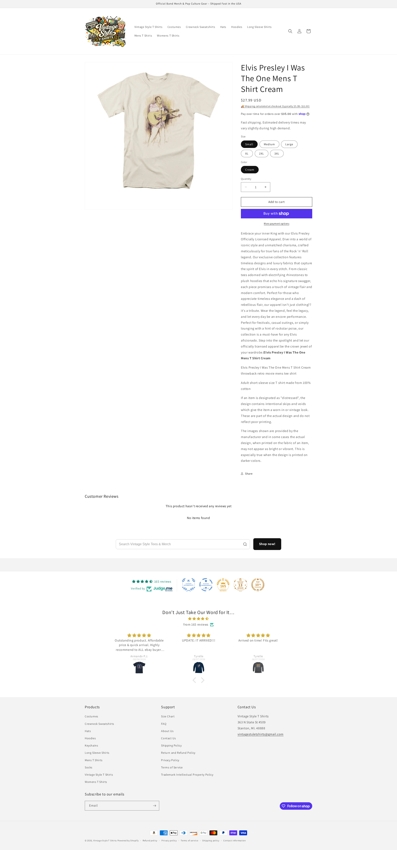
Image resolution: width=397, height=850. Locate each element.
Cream (249, 169)
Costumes (91, 716)
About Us (167, 731)
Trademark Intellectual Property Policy (187, 774)
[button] (290, 31)
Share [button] (249, 473)
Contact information (234, 840)
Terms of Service (172, 767)
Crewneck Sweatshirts (99, 724)
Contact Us (168, 738)
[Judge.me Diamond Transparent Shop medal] (206, 584)
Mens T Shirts (94, 760)
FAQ (163, 724)
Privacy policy (169, 840)
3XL (276, 153)
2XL (261, 153)
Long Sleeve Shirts (97, 753)
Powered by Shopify (128, 840)
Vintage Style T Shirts (99, 774)
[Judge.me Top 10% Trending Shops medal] (257, 584)
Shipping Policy (171, 745)
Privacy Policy (170, 760)
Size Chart (168, 716)
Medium (269, 144)
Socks (88, 767)
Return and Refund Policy (178, 753)
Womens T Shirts (96, 782)
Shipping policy (210, 840)
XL (247, 153)
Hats (88, 731)
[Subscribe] (154, 806)
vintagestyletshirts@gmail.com (260, 734)
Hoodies (90, 738)
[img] (198, 619)
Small (249, 144)
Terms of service (189, 840)
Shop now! (267, 544)
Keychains (91, 745)
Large (289, 144)
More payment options (276, 223)
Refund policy (150, 840)
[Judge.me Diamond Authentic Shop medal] (188, 584)
